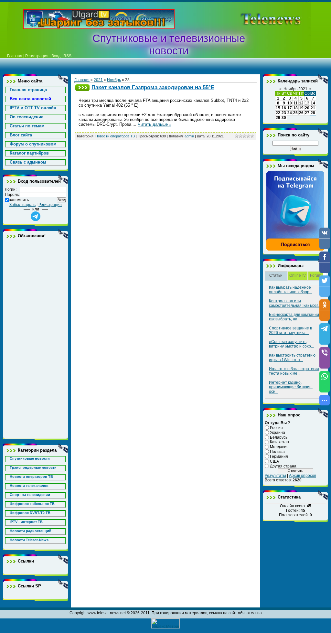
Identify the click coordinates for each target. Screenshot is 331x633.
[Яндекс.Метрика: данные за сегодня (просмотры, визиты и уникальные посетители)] (165, 623)
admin (189, 136)
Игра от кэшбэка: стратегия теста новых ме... (294, 371)
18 (295, 108)
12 (301, 103)
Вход (55, 56)
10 (289, 103)
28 (313, 113)
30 (284, 117)
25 (295, 113)
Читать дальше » (154, 124)
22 (278, 113)
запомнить (19, 200)
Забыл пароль (22, 204)
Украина (277, 432)
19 (301, 108)
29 (278, 117)
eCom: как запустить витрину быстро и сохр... (291, 344)
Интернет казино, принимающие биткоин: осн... (291, 387)
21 (313, 108)
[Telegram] (295, 249)
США (274, 461)
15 (278, 108)
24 (289, 113)
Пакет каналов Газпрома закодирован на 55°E (152, 87)
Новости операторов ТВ (115, 136)
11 (296, 103)
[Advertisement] (35, 338)
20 (307, 108)
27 (307, 113)
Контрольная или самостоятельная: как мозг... (295, 303)
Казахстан (279, 442)
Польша (277, 451)
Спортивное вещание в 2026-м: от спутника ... (290, 330)
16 (284, 108)
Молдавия (279, 447)
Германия (279, 456)
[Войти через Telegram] (35, 216)
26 (301, 113)
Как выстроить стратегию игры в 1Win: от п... (292, 357)
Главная (14, 56)
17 (289, 108)
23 (284, 113)
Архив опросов (302, 475)
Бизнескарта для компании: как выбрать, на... (294, 316)
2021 (98, 80)
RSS (67, 56)
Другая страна (283, 466)
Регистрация (36, 56)
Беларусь (278, 437)
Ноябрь (114, 80)
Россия (276, 427)
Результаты (275, 475)
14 (313, 103)
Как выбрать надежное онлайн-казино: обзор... (290, 289)
